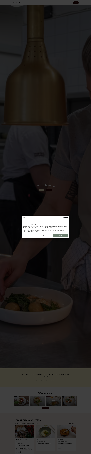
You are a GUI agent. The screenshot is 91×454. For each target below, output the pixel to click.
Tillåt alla (60, 235)
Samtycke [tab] (30, 221)
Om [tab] (61, 221)
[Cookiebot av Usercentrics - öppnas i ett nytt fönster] (63, 217)
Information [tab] (45, 221)
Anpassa (44, 235)
